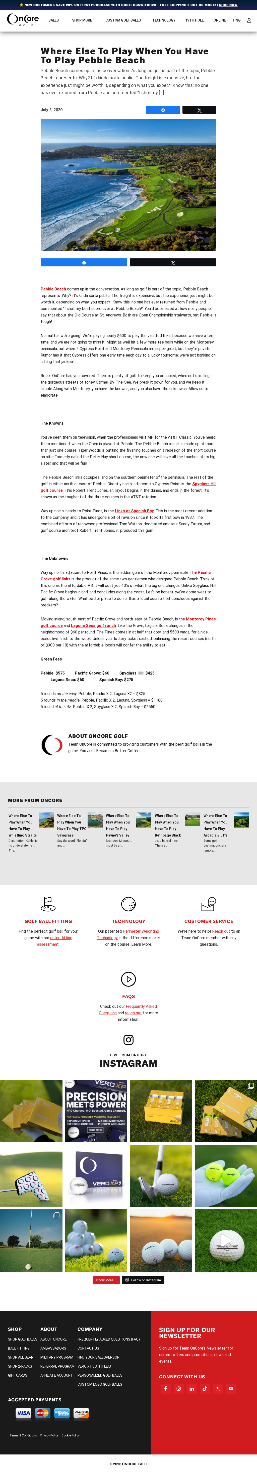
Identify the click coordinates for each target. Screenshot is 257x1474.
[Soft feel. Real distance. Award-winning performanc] (161, 1176)
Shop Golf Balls (22, 1339)
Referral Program (57, 1366)
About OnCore (53, 1339)
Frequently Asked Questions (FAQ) (109, 1339)
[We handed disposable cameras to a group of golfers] (31, 1240)
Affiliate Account (56, 1375)
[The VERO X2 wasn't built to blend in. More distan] (161, 1240)
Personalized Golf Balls (100, 1375)
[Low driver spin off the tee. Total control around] (161, 1111)
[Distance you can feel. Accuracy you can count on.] (96, 1111)
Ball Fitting (19, 1348)
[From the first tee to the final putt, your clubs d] (31, 1176)
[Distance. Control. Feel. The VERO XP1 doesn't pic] (96, 1176)
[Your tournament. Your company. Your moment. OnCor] (96, 1240)
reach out (133, 1013)
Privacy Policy (49, 1435)
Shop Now (228, 5)
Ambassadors (53, 1348)
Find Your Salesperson (98, 1357)
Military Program (56, 1357)
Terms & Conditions (23, 1435)
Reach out (221, 931)
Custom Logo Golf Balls (100, 1384)
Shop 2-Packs (20, 1366)
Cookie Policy (70, 1435)
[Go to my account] (249, 20)
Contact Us (88, 1348)
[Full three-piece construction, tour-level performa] (31, 1111)
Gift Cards (17, 1375)
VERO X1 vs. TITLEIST (95, 1366)
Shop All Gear (20, 1357)
